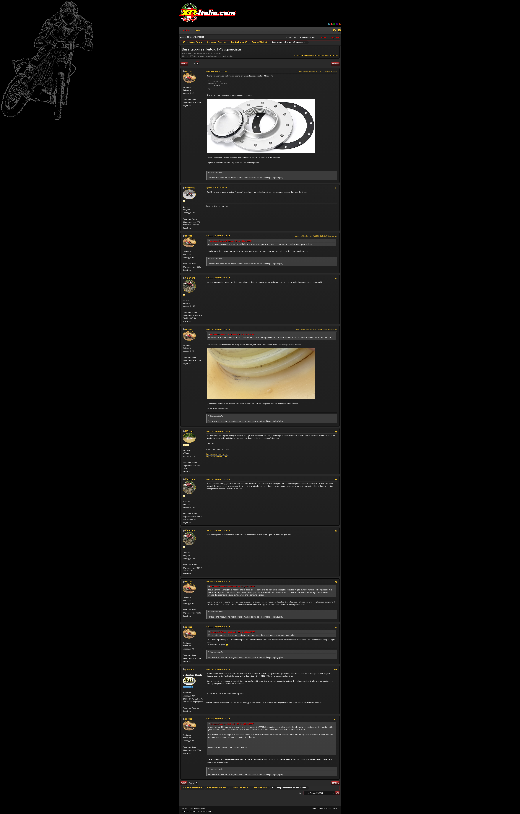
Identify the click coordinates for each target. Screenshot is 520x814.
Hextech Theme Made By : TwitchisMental (196, 811)
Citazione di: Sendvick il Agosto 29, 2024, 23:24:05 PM (230, 241)
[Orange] (340, 24)
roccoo (188, 71)
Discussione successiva (327, 55)
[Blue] (329, 24)
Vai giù (184, 63)
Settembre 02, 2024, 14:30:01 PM (218, 278)
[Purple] (337, 24)
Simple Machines (199, 808)
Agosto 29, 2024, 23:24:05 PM (216, 188)
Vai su (183, 783)
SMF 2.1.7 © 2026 (187, 808)
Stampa (335, 63)
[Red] (331, 24)
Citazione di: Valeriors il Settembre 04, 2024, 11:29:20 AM (232, 632)
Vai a (301, 793)
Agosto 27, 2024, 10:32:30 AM (216, 71)
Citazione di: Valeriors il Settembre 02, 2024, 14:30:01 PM (232, 334)
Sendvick (190, 187)
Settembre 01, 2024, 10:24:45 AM (218, 236)
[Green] (334, 24)
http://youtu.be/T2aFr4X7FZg (217, 454)
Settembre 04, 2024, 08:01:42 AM (218, 431)
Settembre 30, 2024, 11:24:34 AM (218, 719)
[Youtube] (339, 31)
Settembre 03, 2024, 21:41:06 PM (218, 329)
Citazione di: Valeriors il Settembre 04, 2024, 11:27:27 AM (232, 586)
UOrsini (189, 431)
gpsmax (189, 669)
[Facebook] (334, 31)
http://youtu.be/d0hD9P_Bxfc (217, 456)
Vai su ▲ (336, 809)
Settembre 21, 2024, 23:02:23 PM (218, 669)
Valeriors (190, 277)
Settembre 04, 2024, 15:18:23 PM (218, 581)
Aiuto (314, 809)
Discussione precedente (305, 55)
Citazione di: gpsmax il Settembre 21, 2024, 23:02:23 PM (231, 724)
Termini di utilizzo (324, 809)
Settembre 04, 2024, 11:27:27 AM (218, 479)
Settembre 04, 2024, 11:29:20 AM (218, 530)
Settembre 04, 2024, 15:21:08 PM (218, 627)
